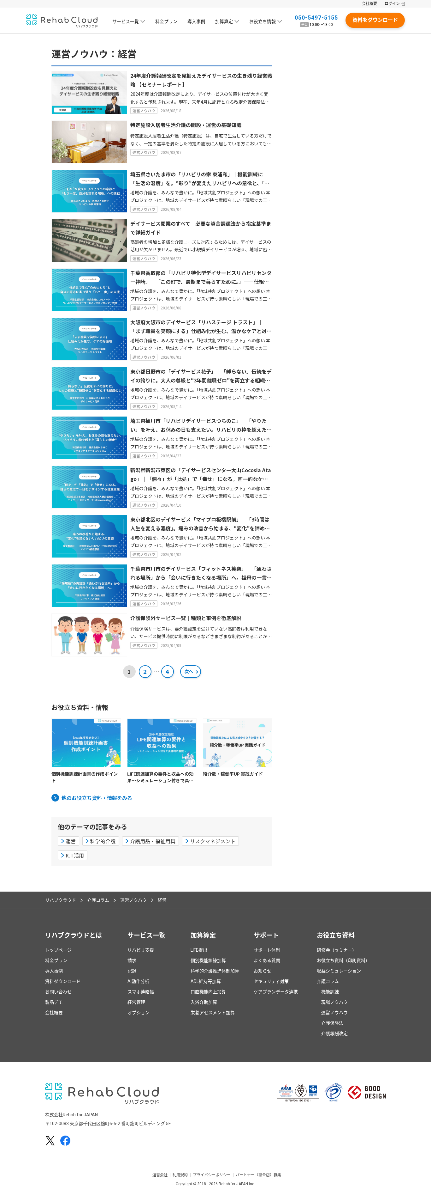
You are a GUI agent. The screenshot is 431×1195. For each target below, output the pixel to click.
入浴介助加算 (204, 1002)
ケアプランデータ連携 (276, 991)
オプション (138, 1012)
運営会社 (160, 1175)
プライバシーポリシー (212, 1175)
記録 (131, 970)
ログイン (392, 4)
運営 (71, 841)
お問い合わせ (58, 991)
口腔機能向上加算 (208, 991)
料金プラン (166, 21)
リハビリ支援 (140, 950)
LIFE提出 (199, 950)
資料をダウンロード (375, 20)
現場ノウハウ (334, 1002)
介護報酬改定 (334, 1033)
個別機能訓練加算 (208, 960)
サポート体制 (267, 950)
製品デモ (54, 1002)
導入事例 (196, 21)
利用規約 (180, 1175)
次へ (188, 671)
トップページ (58, 950)
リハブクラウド (60, 900)
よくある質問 (267, 960)
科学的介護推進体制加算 (215, 970)
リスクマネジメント (212, 841)
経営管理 (136, 1002)
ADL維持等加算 (206, 981)
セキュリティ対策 (271, 981)
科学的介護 (102, 841)
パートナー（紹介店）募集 (258, 1175)
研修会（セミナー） (337, 950)
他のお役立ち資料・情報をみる (97, 798)
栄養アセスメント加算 (213, 1012)
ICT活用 (75, 855)
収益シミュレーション (339, 970)
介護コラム (98, 900)
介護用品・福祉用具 (152, 841)
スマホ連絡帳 (140, 991)
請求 (131, 960)
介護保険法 (332, 1023)
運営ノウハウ (133, 900)
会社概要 (369, 4)
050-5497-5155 (316, 17)
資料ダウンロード (62, 981)
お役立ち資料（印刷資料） (343, 960)
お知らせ (262, 970)
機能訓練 (330, 991)
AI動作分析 (138, 981)
